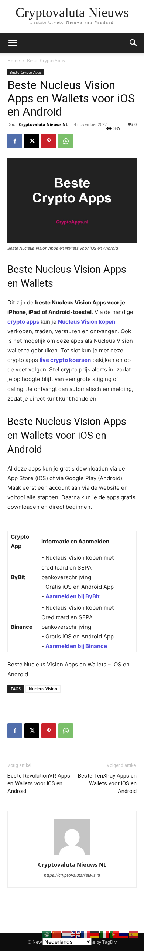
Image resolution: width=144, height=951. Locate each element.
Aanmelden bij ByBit (72, 596)
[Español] (133, 934)
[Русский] (124, 934)
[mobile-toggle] (12, 43)
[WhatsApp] (65, 141)
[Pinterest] (48, 141)
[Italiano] (105, 934)
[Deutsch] (95, 934)
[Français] (85, 934)
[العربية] (47, 934)
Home (13, 60)
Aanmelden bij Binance (76, 645)
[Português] (114, 934)
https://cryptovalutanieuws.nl (72, 875)
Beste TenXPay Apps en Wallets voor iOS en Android (107, 783)
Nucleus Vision (43, 688)
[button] (133, 43)
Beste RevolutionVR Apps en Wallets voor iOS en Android (38, 783)
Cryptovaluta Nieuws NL (43, 124)
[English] (76, 934)
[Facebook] (14, 141)
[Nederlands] (66, 934)
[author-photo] (72, 854)
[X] (31, 141)
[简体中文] (57, 934)
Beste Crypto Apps (46, 60)
